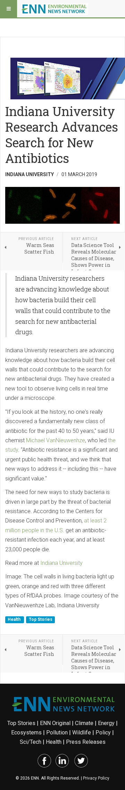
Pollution (57, 732)
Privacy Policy (96, 778)
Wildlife (81, 732)
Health (15, 619)
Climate (84, 723)
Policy (103, 732)
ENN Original (55, 723)
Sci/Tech (30, 742)
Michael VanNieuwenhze (55, 440)
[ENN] (55, 8)
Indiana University (61, 563)
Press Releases (86, 742)
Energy (106, 723)
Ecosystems (26, 732)
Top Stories (40, 619)
